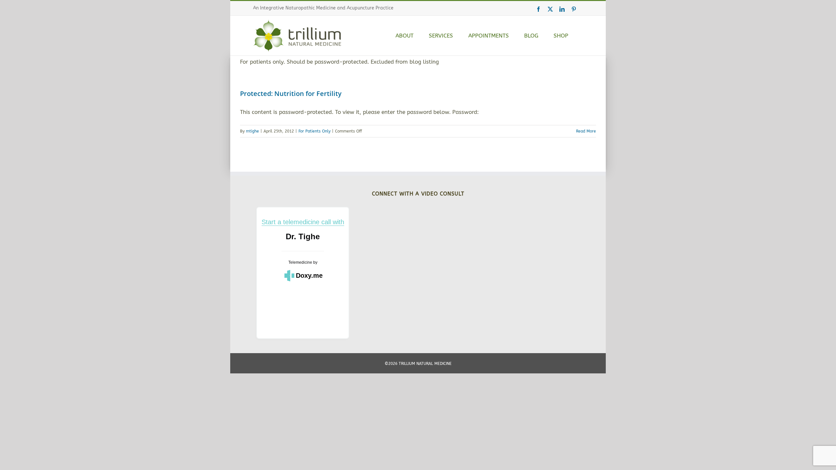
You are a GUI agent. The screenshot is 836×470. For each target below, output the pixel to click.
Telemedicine (300, 262)
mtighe (252, 131)
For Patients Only (314, 131)
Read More (586, 131)
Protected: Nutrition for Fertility (291, 93)
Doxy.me (309, 275)
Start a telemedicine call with (303, 222)
